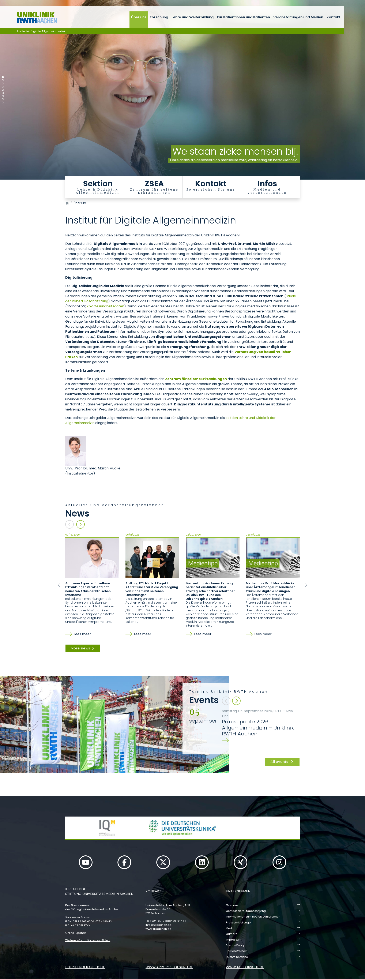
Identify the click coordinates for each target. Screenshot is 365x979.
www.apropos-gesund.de (169, 967)
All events (279, 761)
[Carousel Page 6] (3, 93)
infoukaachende (159, 925)
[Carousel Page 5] (3, 90)
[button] (59, 585)
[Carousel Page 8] (3, 99)
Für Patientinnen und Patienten (243, 17)
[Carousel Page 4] (3, 87)
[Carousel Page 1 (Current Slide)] (3, 77)
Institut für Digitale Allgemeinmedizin (42, 31)
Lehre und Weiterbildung (193, 17)
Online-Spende (76, 933)
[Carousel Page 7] (3, 96)
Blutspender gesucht (85, 967)
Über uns (138, 17)
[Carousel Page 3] (3, 84)
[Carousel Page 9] (3, 103)
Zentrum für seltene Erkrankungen (196, 378)
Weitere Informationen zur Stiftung (88, 940)
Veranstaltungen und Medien (298, 17)
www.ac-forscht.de (245, 967)
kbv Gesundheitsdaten (105, 306)
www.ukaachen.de (158, 929)
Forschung (159, 17)
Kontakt (333, 17)
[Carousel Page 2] (3, 80)
